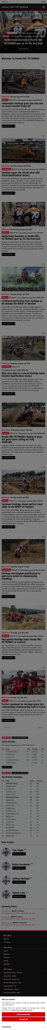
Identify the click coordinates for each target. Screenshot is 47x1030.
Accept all (23, 1019)
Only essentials (23, 1014)
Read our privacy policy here (22, 1010)
